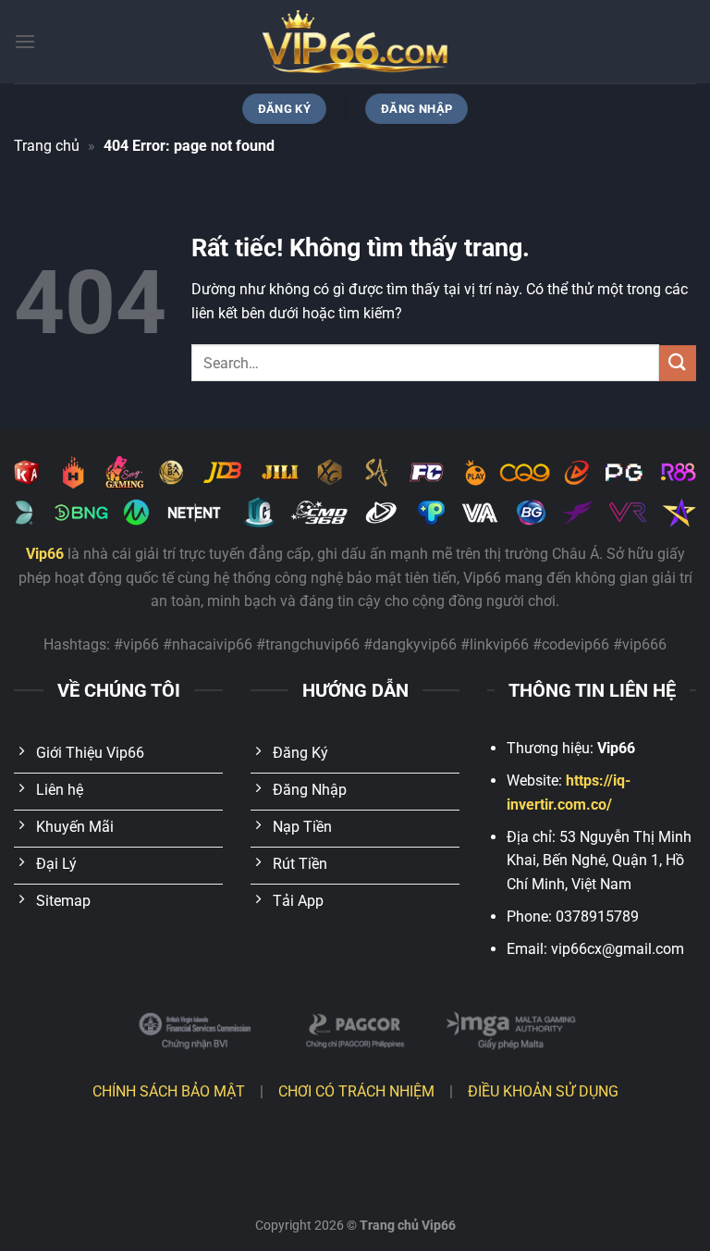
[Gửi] (677, 363)
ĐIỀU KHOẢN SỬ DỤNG (543, 1091)
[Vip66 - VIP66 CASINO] (355, 41)
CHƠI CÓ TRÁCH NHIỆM (356, 1091)
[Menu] (25, 41)
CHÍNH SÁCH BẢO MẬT (168, 1091)
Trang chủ (47, 146)
